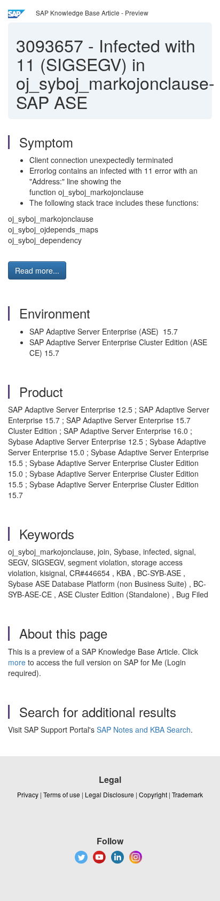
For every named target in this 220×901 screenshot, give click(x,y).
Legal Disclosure (109, 794)
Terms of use (61, 794)
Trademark (187, 794)
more (17, 662)
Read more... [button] (37, 270)
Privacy (27, 794)
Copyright (153, 794)
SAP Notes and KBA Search (144, 729)
